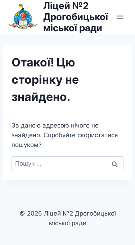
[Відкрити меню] (119, 16)
